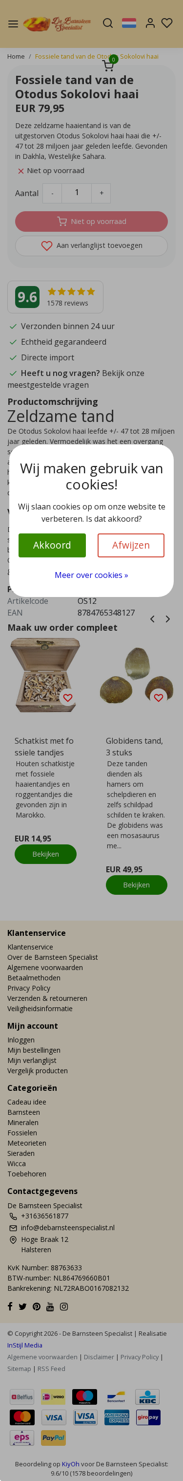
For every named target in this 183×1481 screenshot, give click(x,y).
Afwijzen (131, 545)
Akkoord (52, 545)
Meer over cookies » (91, 575)
